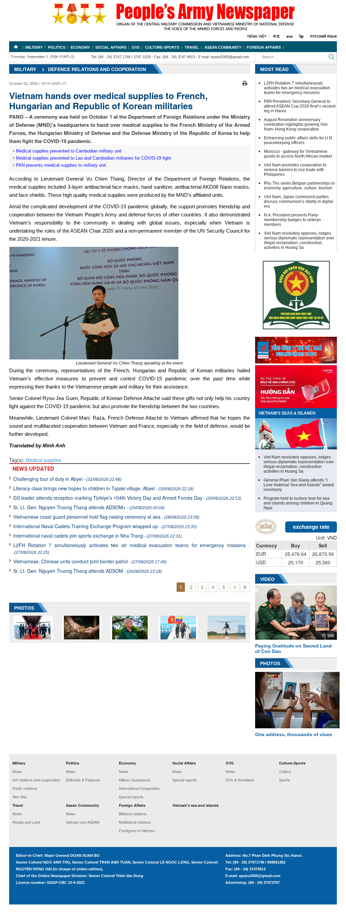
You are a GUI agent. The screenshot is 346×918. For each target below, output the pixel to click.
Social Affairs (110, 47)
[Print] (244, 82)
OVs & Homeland (240, 779)
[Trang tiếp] (235, 587)
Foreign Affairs (264, 47)
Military (34, 47)
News (17, 771)
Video (267, 579)
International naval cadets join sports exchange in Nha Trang (97, 535)
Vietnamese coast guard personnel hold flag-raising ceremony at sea (106, 516)
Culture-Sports (162, 47)
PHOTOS (24, 608)
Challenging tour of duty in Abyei (67, 478)
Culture (285, 771)
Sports (284, 779)
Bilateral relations (133, 813)
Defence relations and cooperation (97, 69)
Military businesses (134, 779)
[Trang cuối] (245, 587)
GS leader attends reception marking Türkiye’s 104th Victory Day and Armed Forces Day (127, 497)
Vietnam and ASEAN (82, 822)
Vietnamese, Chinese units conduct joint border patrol (90, 561)
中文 (276, 36)
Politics (56, 47)
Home (16, 46)
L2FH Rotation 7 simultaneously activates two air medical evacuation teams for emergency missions (131, 548)
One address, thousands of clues (293, 734)
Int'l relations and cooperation (36, 779)
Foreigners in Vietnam (137, 830)
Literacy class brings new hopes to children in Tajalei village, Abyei (103, 488)
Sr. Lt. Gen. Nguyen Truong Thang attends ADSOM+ (89, 507)
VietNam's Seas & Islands (287, 413)
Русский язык (323, 36)
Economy (80, 47)
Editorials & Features (83, 779)
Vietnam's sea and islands (39, 59)
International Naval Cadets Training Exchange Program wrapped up (105, 526)
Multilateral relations (135, 822)
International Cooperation (139, 788)
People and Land (26, 822)
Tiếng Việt (256, 36)
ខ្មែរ (301, 36)
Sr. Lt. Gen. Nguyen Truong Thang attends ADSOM (87, 570)
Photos (270, 663)
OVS (136, 47)
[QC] (296, 348)
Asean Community (222, 47)
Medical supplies (43, 459)
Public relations (25, 788)
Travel (191, 47)
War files (20, 796)
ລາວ (290, 36)
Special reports (131, 796)
